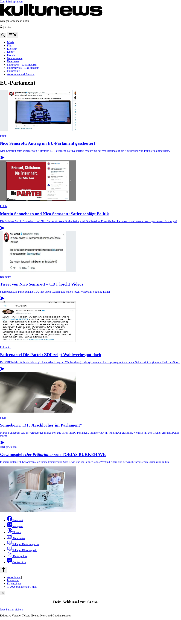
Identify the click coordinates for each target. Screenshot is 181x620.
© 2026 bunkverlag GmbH (22, 586)
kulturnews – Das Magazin (22, 64)
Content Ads (19, 562)
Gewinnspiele (14, 58)
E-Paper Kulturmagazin (25, 544)
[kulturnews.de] (51, 14)
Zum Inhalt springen (11, 1)
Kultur (10, 51)
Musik (10, 42)
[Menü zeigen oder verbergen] (12, 35)
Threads (16, 532)
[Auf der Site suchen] (3, 35)
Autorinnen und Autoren (20, 74)
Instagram (17, 526)
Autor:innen (14, 577)
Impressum (13, 580)
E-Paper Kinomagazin (24, 550)
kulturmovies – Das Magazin (23, 67)
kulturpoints (13, 70)
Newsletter (13, 61)
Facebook (17, 520)
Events (11, 55)
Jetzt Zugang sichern (11, 609)
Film (9, 45)
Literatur (12, 48)
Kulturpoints (19, 556)
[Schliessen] (2, 593)
